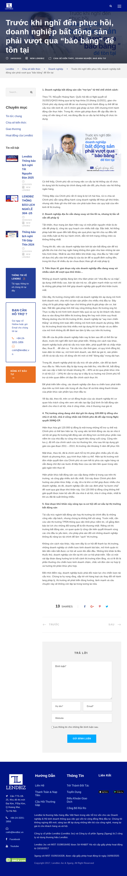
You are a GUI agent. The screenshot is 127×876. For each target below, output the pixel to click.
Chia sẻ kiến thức (63, 58)
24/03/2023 (16, 58)
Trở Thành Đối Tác (78, 785)
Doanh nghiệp (83, 58)
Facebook (15, 839)
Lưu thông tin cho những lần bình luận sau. (76, 727)
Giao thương (13, 129)
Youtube (14, 846)
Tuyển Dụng (74, 792)
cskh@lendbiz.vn (14, 832)
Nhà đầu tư (99, 58)
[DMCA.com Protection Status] (16, 859)
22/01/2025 (27, 184)
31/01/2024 (27, 251)
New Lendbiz (37, 58)
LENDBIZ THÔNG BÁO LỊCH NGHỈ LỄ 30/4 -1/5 (28, 205)
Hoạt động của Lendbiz (19, 135)
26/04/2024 (27, 220)
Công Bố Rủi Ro (76, 808)
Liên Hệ (39, 785)
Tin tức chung (14, 116)
